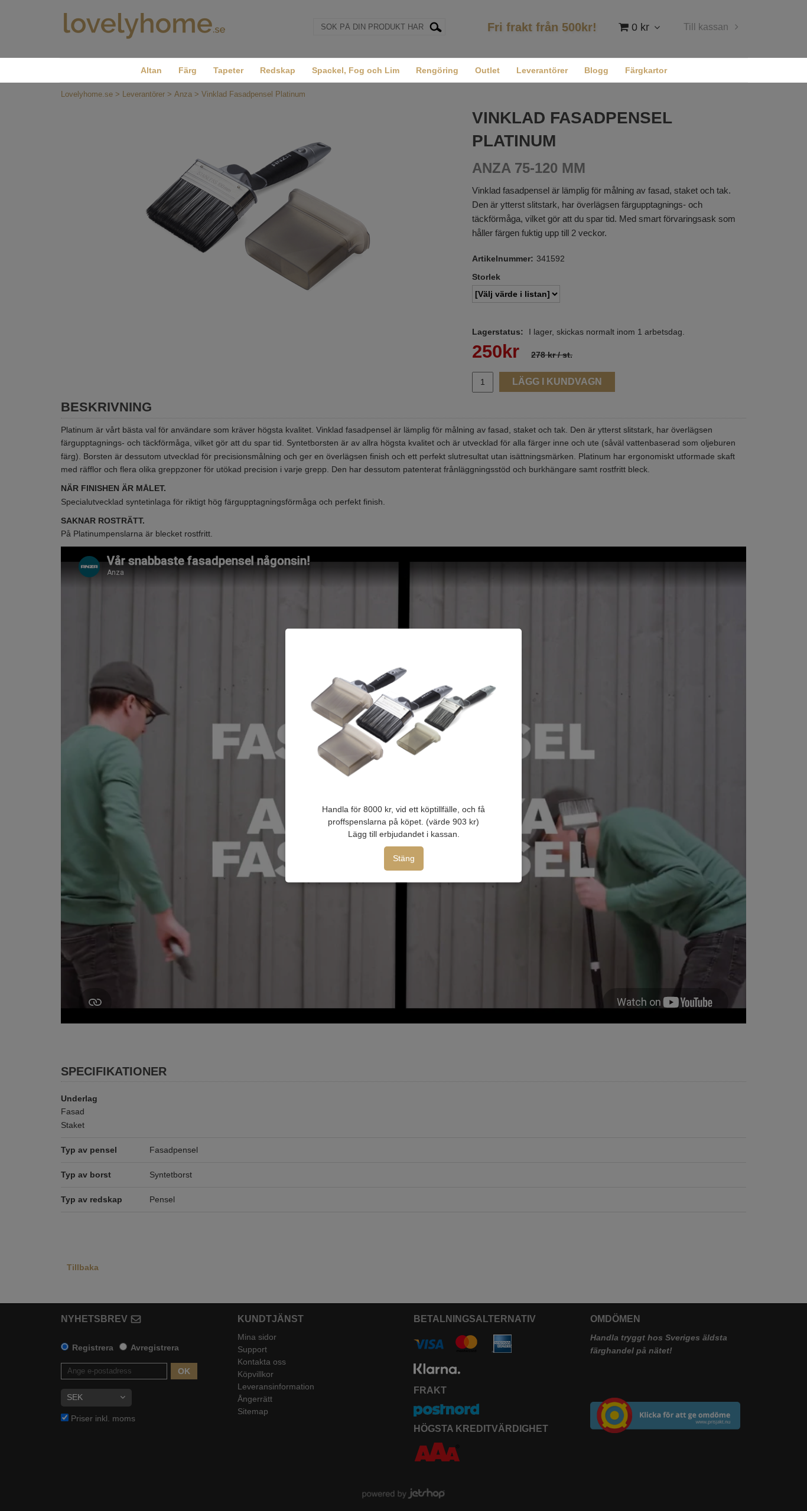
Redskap (277, 70)
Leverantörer (542, 70)
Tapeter (228, 70)
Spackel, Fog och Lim (355, 70)
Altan (151, 70)
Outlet (487, 70)
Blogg (596, 70)
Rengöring (437, 70)
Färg (187, 70)
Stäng (404, 858)
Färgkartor (646, 70)
